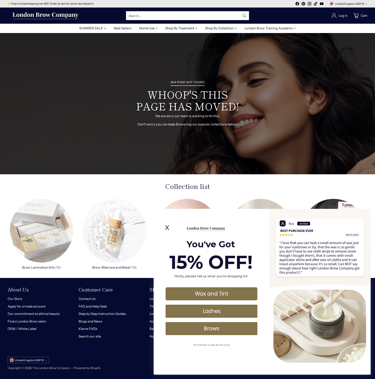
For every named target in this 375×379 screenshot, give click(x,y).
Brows (211, 328)
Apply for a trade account (27, 306)
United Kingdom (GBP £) (349, 3)
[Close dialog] (365, 214)
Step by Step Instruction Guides (102, 314)
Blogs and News (90, 321)
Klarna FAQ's (88, 329)
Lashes (211, 311)
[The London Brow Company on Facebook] (297, 4)
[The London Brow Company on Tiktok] (315, 4)
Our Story (15, 299)
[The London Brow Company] (46, 16)
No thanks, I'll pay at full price (211, 344)
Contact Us (87, 299)
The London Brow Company (51, 368)
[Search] (244, 15)
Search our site (90, 336)
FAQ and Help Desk (93, 306)
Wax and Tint (211, 293)
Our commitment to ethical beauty (34, 314)
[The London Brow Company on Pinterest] (303, 4)
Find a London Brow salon (27, 321)
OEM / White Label (22, 329)
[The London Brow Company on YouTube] (321, 4)
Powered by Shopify (87, 368)
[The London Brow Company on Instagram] (309, 4)
